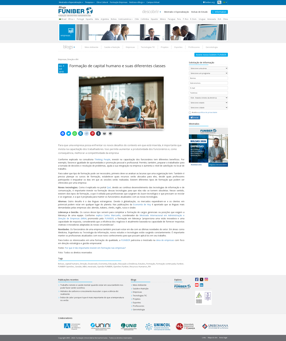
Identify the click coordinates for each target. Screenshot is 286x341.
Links (204, 337)
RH (149, 266)
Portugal (80, 19)
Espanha (89, 19)
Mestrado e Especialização (70, 2)
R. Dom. (193, 19)
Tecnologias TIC (148, 47)
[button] (225, 2)
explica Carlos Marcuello (108, 215)
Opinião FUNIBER (104, 266)
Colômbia (145, 19)
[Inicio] (75, 11)
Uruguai (202, 19)
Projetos (164, 47)
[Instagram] (206, 280)
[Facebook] (196, 280)
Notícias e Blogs (136, 2)
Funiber (180, 263)
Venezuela (211, 19)
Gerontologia (212, 47)
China (225, 19)
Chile (137, 19)
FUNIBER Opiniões (66, 266)
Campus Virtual (153, 2)
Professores (194, 47)
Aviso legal (223, 337)
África (70, 19)
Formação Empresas (118, 2)
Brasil (64, 19)
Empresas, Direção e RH (68, 59)
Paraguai (171, 19)
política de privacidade (208, 112)
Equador (154, 19)
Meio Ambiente (91, 47)
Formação (150, 263)
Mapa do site (212, 337)
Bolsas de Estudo (199, 11)
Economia (103, 263)
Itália (97, 19)
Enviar (195, 117)
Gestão (78, 266)
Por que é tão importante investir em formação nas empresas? (95, 247)
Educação (112, 263)
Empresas (130, 47)
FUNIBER (109, 218)
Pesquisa (89, 2)
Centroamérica (124, 19)
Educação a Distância (127, 263)
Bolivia (113, 19)
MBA (85, 266)
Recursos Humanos (138, 266)
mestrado (92, 266)
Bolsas (61, 263)
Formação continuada (166, 263)
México (163, 19)
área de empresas (165, 240)
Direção (83, 263)
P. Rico (185, 19)
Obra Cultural (102, 2)
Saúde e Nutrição (112, 47)
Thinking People (102, 159)
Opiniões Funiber (121, 266)
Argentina (105, 19)
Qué (109, 187)
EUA (219, 19)
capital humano (72, 263)
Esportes (178, 47)
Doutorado (93, 263)
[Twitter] (201, 280)
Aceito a (204, 112)
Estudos (141, 263)
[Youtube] (196, 285)
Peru (179, 19)
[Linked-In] (201, 285)
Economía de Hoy (142, 204)
